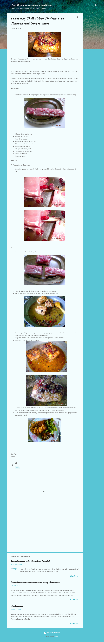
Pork (17, 468)
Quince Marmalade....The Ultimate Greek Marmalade (30, 561)
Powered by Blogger (53, 633)
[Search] (96, 5)
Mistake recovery (17, 606)
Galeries (56, 636)
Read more (74, 576)
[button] (77, 17)
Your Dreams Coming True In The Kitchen (31, 5)
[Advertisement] (90, 45)
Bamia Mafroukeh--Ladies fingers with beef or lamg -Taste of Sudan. (36, 582)
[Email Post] (16, 464)
